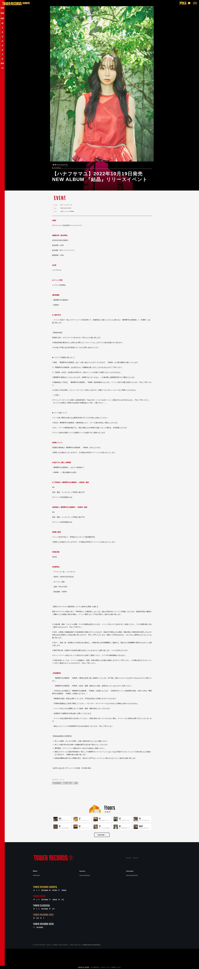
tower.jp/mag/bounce (84, 875)
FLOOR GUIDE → (101, 835)
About (136, 858)
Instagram (44, 890)
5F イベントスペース (61, 164)
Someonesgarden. (92, 944)
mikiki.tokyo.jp (36, 875)
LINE (76, 783)
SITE (63, 899)
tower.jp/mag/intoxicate (132, 875)
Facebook (57, 783)
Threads (63, 890)
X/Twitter (67, 783)
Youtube (54, 890)
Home (128, 858)
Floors (109, 807)
